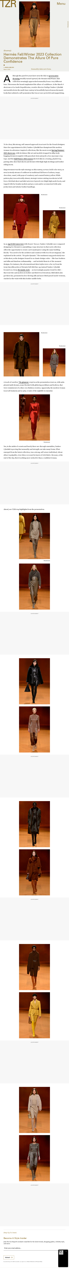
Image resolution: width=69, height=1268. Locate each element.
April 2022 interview (16, 244)
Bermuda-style (24, 270)
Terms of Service (30, 1261)
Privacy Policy (39, 1261)
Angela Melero (9, 67)
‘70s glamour (24, 382)
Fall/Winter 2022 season (23, 159)
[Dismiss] (66, 1251)
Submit (7, 1257)
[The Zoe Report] (8, 3)
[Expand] (60, 1251)
